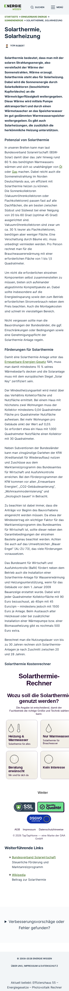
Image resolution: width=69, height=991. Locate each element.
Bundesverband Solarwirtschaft (34, 851)
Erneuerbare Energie (34, 16)
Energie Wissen (42, 952)
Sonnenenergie (14, 20)
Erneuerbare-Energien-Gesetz (25, 362)
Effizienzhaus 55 (44, 976)
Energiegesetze (18, 981)
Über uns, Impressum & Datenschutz (34, 959)
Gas (14, 171)
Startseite (11, 16)
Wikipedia (19, 868)
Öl (60, 167)
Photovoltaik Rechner (47, 981)
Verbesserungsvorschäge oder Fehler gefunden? (36, 918)
